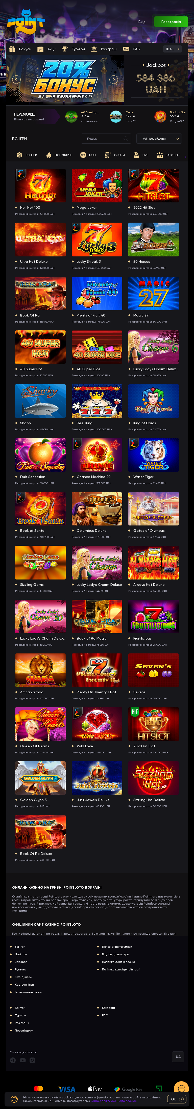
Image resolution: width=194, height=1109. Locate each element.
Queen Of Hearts (34, 746)
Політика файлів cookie (118, 962)
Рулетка (20, 969)
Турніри (20, 1015)
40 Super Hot (31, 369)
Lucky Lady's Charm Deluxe (99, 585)
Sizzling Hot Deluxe (149, 800)
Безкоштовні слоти (28, 992)
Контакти (108, 1008)
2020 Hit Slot (144, 746)
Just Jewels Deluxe (93, 800)
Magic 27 (141, 315)
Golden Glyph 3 (33, 800)
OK (173, 1099)
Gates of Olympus (149, 531)
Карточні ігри (24, 984)
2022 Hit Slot (144, 207)
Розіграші (22, 1023)
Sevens (139, 692)
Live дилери (23, 977)
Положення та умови (117, 946)
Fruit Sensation (32, 477)
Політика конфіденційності (121, 969)
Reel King (84, 423)
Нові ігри (21, 954)
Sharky (25, 423)
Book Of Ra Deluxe (36, 854)
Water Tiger (143, 477)
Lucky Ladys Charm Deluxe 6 (156, 369)
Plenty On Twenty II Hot (96, 692)
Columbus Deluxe (92, 531)
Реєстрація (171, 22)
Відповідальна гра (115, 954)
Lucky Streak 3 (89, 261)
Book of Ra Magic (92, 638)
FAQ (105, 1015)
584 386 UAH (155, 83)
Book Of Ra (30, 315)
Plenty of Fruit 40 (91, 315)
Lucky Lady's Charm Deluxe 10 (43, 638)
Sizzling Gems (32, 585)
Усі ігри (20, 946)
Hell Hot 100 (30, 207)
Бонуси (20, 1008)
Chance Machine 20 (94, 477)
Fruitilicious (142, 638)
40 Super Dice (89, 369)
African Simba (31, 692)
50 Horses (141, 261)
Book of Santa (32, 531)
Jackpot (156, 65)
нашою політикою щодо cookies (113, 1101)
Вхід (142, 22)
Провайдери (24, 1030)
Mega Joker (86, 207)
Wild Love (85, 746)
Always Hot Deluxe (149, 585)
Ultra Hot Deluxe (34, 261)
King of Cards (144, 423)
